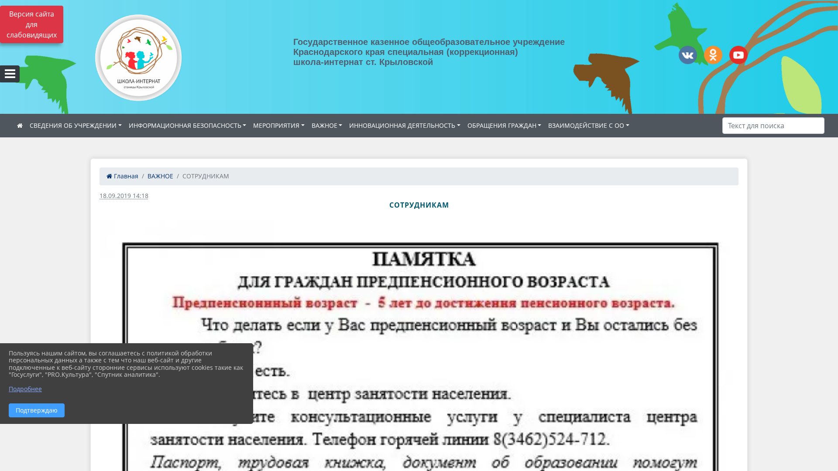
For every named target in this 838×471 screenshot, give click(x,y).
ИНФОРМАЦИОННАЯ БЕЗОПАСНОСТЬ (185, 125)
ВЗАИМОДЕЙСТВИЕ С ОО (586, 125)
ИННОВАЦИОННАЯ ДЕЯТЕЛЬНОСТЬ (402, 125)
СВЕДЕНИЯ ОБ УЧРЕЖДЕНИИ (73, 125)
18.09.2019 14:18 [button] (124, 195)
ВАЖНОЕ (324, 125)
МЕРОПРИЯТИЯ (276, 125)
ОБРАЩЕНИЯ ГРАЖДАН (501, 125)
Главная (125, 176)
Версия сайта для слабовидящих (32, 24)
